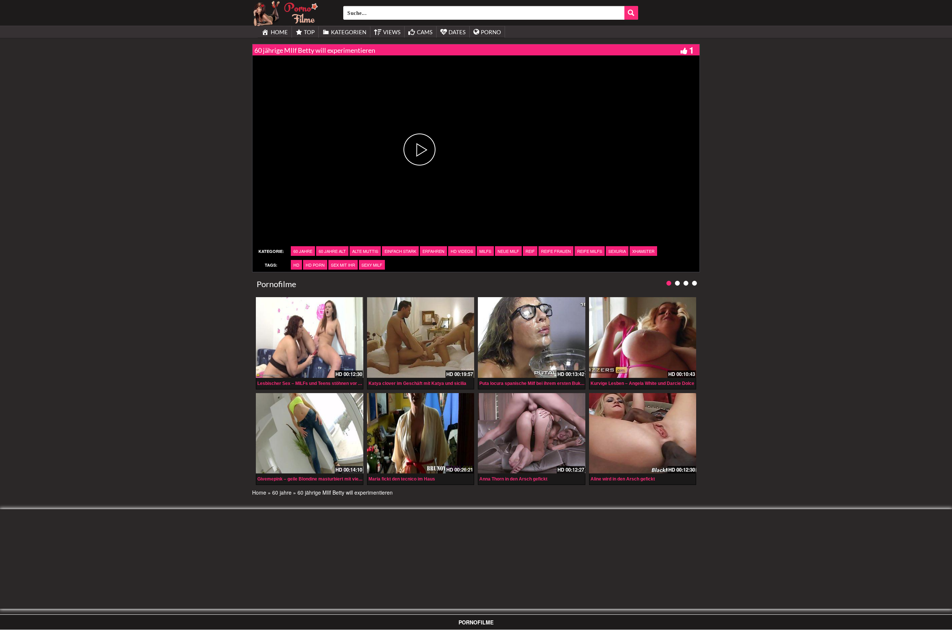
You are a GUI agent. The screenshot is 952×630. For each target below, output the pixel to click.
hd (296, 265)
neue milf (508, 251)
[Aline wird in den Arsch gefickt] (643, 433)
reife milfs (589, 251)
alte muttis (365, 251)
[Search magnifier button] (631, 13)
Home (259, 492)
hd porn (315, 265)
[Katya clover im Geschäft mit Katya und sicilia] (421, 337)
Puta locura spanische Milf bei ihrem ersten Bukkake (535, 383)
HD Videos (462, 251)
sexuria (617, 251)
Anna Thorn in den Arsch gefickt (513, 479)
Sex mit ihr (343, 265)
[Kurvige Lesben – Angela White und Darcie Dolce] (643, 337)
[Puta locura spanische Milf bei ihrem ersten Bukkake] (531, 337)
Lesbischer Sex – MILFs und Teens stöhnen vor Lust (312, 383)
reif (530, 251)
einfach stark (400, 251)
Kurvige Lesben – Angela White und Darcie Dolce (642, 383)
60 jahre (302, 251)
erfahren (433, 251)
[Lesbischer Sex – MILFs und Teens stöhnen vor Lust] (309, 337)
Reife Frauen (556, 251)
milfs (485, 251)
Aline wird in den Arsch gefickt (623, 479)
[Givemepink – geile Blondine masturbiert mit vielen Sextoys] (309, 433)
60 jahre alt (332, 251)
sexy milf (371, 265)
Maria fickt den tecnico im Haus (402, 479)
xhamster (643, 251)
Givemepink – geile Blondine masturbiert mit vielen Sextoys (320, 479)
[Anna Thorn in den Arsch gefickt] (531, 433)
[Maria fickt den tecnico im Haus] (421, 433)
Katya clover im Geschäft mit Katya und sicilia (417, 383)
